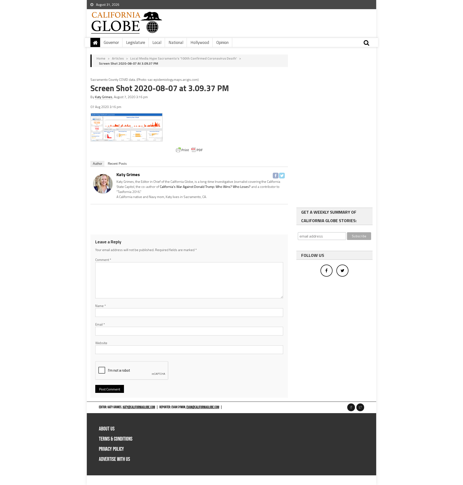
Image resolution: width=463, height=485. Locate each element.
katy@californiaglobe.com (139, 407)
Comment (103, 259)
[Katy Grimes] (103, 183)
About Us (107, 429)
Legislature (135, 42)
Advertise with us (114, 459)
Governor (111, 42)
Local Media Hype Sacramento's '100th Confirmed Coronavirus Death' (183, 58)
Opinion (222, 42)
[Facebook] (276, 175)
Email (100, 324)
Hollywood (200, 42)
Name (100, 305)
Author (97, 163)
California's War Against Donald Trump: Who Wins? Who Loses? (205, 186)
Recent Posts (117, 163)
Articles (118, 58)
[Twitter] (282, 175)
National (176, 42)
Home (100, 58)
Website (101, 342)
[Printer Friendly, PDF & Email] (189, 150)
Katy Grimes (103, 96)
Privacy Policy (111, 449)
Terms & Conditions (115, 439)
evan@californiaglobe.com (202, 407)
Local (156, 42)
